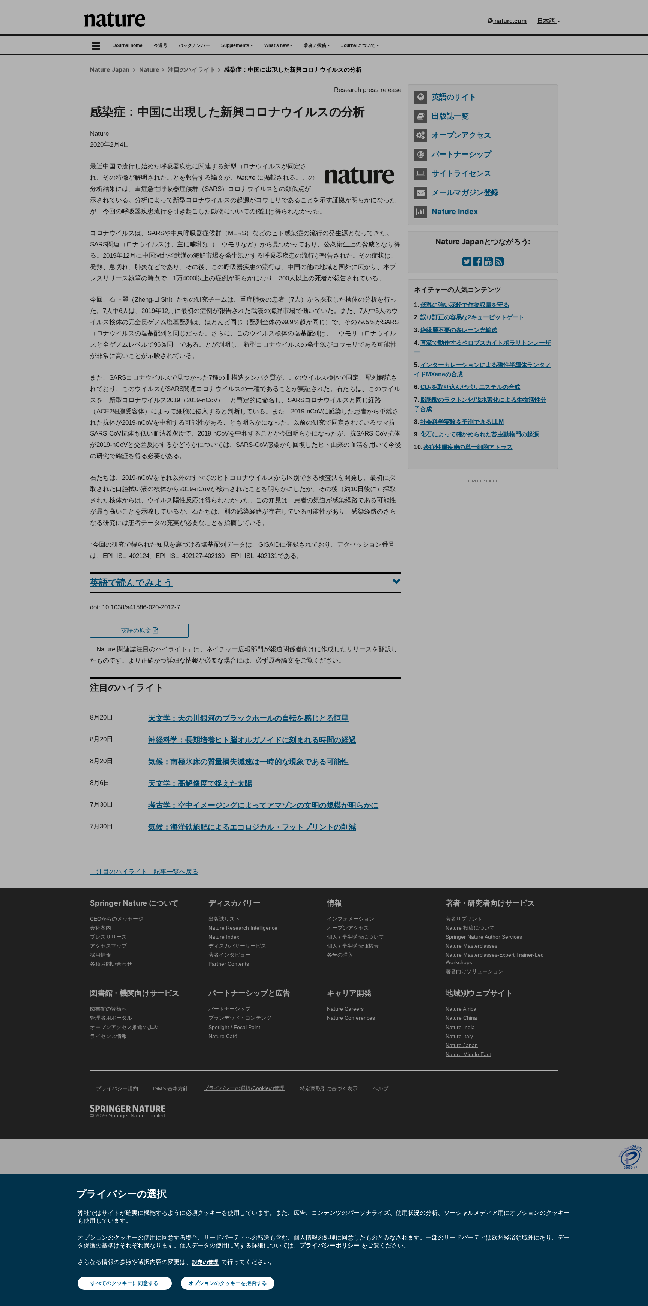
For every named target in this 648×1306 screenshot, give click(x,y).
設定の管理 (205, 1262)
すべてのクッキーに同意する (124, 1283)
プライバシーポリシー (330, 1245)
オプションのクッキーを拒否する (227, 1283)
